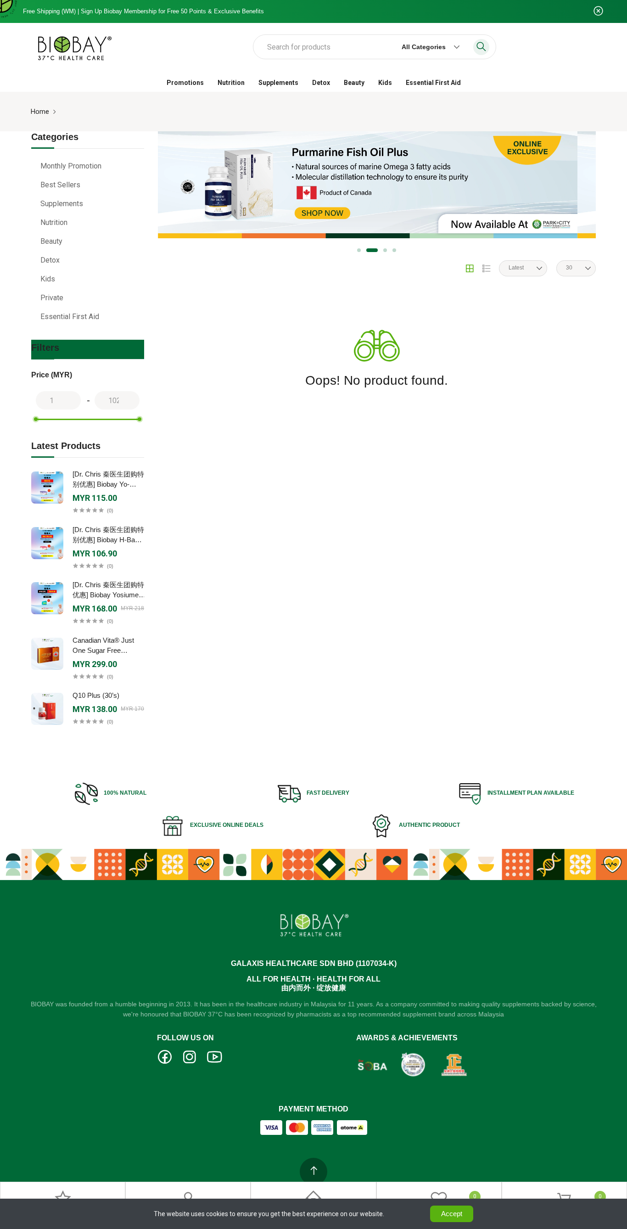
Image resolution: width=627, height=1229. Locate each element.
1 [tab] (359, 250)
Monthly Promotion (70, 166)
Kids (385, 82)
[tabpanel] (367, 184)
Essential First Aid (433, 82)
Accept (451, 1214)
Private (51, 297)
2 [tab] (372, 250)
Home (40, 111)
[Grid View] (469, 268)
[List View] (486, 268)
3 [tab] (385, 250)
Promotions (185, 82)
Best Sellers (60, 184)
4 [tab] (394, 250)
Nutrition (231, 82)
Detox (321, 82)
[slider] (36, 419)
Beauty (354, 82)
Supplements (278, 82)
